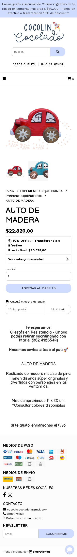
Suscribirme (56, 534)
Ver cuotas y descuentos (25, 259)
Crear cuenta (24, 64)
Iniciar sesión (52, 64)
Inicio (10, 191)
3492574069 (15, 513)
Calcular (58, 309)
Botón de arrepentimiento (23, 518)
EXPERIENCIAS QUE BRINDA (42, 191)
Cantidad (11, 269)
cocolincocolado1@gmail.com (27, 509)
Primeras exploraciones (24, 196)
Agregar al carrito (39, 288)
